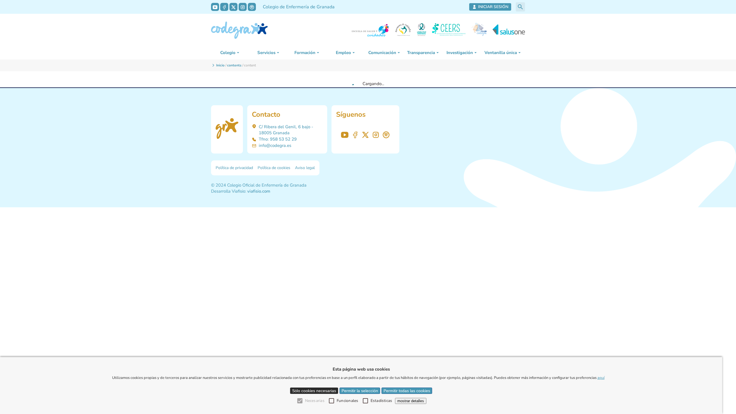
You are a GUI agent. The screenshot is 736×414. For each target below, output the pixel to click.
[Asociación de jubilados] (403, 30)
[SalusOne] (508, 30)
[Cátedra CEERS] (449, 30)
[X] (233, 7)
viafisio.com (258, 191)
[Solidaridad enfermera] (421, 30)
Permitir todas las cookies (407, 390)
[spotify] (252, 7)
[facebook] (224, 7)
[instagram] (243, 7)
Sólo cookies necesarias (314, 390)
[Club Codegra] (479, 30)
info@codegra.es (275, 145)
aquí (601, 377)
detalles (410, 401)
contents (234, 65)
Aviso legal (305, 167)
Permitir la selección (360, 390)
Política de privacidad (234, 167)
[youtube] (215, 7)
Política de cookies (274, 167)
